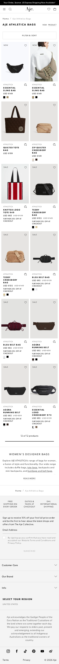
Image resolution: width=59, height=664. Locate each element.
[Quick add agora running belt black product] (25, 406)
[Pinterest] (33, 651)
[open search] (10, 9)
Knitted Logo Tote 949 (11, 211)
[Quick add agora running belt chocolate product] (54, 341)
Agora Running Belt (40, 346)
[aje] (29, 9)
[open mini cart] (54, 9)
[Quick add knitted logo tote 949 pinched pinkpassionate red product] (25, 206)
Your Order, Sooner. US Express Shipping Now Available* (30, 2)
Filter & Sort (29, 35)
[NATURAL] (36, 227)
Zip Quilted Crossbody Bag (39, 150)
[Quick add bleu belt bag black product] (54, 274)
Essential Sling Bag (9, 89)
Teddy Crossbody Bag (39, 212)
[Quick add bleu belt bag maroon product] (25, 341)
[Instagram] (8, 651)
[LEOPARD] (36, 427)
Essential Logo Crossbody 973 (42, 412)
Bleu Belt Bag (41, 277)
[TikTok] (25, 651)
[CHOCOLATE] (36, 160)
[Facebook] (16, 651)
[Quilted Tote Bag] (15, 121)
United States (10, 604)
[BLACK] (4, 97)
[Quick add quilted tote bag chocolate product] (25, 144)
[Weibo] (50, 651)
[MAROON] (36, 289)
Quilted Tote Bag (11, 148)
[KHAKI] (8, 97)
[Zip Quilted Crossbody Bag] (44, 121)
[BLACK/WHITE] (33, 427)
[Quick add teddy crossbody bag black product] (54, 206)
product (52, 25)
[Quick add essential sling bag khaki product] (54, 84)
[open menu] (4, 9)
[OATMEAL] (33, 160)
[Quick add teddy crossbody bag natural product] (25, 274)
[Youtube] (42, 651)
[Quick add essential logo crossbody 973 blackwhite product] (54, 406)
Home (6, 18)
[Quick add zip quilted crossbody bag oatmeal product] (54, 144)
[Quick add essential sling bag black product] (25, 84)
